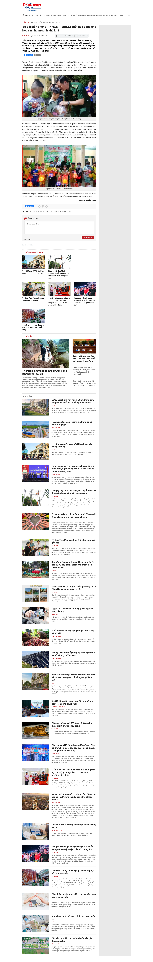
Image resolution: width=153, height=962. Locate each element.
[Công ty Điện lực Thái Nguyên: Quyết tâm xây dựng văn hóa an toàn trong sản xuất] (59, 262)
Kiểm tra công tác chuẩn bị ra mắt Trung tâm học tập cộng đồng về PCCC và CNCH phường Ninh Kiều (59, 301)
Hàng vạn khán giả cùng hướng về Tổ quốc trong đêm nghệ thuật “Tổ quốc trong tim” (85, 301)
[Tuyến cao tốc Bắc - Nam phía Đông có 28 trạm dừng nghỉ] (35, 429)
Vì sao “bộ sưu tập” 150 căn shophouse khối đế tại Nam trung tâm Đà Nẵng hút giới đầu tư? (73, 677)
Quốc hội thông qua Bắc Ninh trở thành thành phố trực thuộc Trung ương (84, 358)
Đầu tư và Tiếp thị (57, 427)
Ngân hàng (55, 614)
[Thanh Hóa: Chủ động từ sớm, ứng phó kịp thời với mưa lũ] (45, 353)
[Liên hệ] (46, 206)
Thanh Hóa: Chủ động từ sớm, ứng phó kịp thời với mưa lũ (44, 372)
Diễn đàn (42, 22)
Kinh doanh (55, 900)
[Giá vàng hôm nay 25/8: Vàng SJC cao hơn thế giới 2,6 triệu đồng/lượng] (35, 730)
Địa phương (50, 22)
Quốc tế (58, 22)
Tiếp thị (27, 15)
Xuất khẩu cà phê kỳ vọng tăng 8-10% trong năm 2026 (73, 632)
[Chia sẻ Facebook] (28, 55)
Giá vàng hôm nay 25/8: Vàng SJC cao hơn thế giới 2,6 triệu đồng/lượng (72, 724)
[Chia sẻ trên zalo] (43, 206)
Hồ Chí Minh (33, 211)
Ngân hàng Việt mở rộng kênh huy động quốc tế (73, 917)
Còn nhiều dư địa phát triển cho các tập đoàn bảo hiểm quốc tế (74, 895)
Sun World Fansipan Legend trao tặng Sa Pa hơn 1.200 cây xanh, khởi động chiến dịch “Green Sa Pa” (73, 565)
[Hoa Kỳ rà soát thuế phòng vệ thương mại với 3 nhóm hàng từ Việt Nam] (35, 659)
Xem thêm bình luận (28, 245)
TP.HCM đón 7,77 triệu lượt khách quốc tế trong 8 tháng (33, 272)
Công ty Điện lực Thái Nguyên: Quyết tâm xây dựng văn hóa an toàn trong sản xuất (59, 274)
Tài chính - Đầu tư (57, 830)
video (100, 15)
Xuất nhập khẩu (56, 636)
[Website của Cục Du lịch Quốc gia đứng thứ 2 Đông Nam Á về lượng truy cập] (35, 593)
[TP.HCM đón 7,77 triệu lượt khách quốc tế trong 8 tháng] (33, 262)
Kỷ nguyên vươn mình (116, 15)
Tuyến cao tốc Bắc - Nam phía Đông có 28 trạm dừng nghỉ (72, 423)
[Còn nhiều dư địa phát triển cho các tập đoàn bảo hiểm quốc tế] (35, 901)
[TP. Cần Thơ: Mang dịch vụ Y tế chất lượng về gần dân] (33, 289)
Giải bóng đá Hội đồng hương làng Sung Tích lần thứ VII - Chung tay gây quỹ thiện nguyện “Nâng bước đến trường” (73, 748)
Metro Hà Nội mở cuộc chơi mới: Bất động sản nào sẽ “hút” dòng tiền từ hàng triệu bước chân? (74, 797)
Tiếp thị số (34, 22)
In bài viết (38, 55)
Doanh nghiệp (56, 474)
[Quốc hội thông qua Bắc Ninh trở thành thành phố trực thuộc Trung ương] (84, 346)
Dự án (53, 405)
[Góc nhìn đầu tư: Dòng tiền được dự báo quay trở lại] (35, 831)
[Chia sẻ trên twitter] (39, 206)
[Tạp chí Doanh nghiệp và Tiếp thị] (32, 5)
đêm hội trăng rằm (56, 211)
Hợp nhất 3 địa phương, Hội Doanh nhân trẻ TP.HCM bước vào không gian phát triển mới (84, 383)
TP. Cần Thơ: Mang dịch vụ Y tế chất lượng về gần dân (33, 299)
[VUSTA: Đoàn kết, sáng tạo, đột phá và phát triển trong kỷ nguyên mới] (35, 708)
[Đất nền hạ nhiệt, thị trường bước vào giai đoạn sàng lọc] (35, 945)
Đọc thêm (27, 396)
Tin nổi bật (27, 336)
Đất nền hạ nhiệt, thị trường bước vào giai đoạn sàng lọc (72, 939)
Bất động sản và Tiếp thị (59, 944)
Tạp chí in (105, 15)
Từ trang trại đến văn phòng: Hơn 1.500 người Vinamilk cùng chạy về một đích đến (74, 515)
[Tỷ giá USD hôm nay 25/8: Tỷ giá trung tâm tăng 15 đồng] (35, 615)
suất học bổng (66, 211)
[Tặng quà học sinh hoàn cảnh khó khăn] (59, 166)
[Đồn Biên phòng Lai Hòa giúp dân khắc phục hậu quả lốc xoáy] (33, 316)
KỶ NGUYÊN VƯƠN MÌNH (58, 707)
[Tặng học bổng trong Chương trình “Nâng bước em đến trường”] (59, 96)
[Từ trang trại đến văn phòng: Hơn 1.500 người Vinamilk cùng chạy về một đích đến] (35, 521)
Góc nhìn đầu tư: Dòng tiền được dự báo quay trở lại (74, 826)
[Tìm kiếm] (127, 16)
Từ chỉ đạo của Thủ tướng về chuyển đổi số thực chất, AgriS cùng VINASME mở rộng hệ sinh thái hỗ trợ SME (73, 469)
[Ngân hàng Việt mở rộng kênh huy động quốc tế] (35, 923)
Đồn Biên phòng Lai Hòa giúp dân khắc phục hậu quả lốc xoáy (33, 327)
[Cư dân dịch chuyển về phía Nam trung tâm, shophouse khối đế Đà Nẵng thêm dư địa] (35, 407)
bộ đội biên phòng (43, 211)
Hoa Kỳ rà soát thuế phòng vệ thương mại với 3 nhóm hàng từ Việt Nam (73, 654)
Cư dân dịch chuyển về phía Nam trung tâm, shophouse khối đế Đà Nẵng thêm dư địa (73, 401)
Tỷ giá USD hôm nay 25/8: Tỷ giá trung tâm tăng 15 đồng (72, 610)
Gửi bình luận (88, 237)
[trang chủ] (23, 15)
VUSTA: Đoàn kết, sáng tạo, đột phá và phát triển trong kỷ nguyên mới (73, 702)
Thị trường (55, 729)
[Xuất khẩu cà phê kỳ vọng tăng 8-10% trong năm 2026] (35, 637)
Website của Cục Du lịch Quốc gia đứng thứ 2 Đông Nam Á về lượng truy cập (74, 588)
